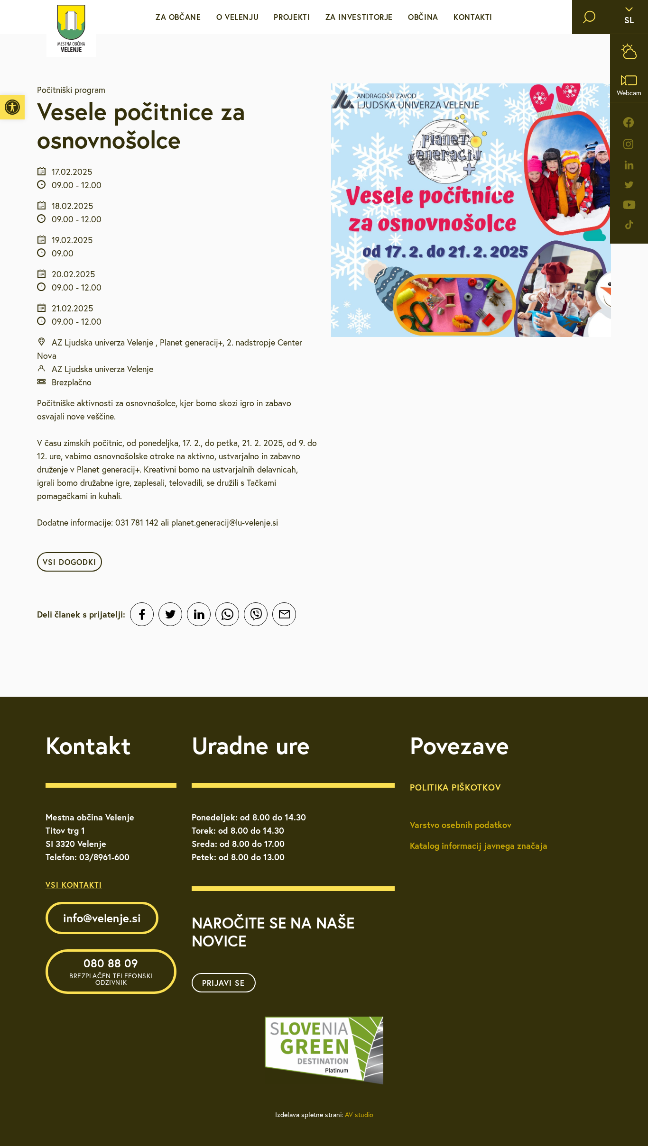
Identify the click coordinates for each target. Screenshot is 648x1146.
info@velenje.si (102, 918)
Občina (423, 17)
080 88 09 (111, 971)
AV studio (359, 1114)
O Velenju (237, 17)
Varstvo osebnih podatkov (460, 824)
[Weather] (629, 51)
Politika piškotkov (455, 787)
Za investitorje (359, 17)
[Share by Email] (284, 614)
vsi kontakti (74, 885)
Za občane (178, 17)
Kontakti (473, 17)
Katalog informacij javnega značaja (478, 845)
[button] (12, 107)
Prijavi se (223, 983)
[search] (589, 17)
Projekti (292, 17)
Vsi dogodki (69, 562)
